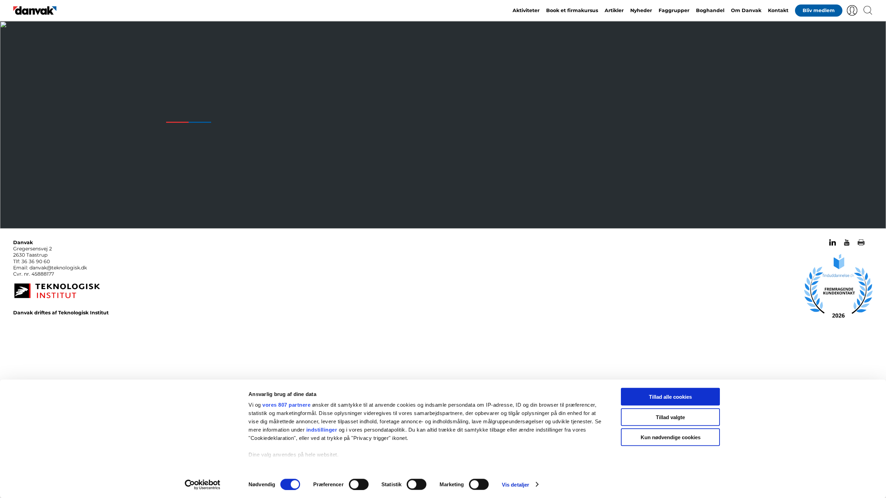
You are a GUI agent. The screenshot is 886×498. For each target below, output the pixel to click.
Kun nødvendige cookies (670, 437)
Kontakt (778, 10)
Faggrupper (674, 10)
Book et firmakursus (572, 10)
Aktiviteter (526, 10)
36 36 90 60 (35, 261)
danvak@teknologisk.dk (58, 268)
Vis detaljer (515, 484)
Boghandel (710, 10)
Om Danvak (746, 10)
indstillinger (321, 430)
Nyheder (641, 10)
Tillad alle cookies (670, 397)
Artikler (614, 10)
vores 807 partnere (286, 405)
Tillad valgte (670, 417)
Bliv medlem (819, 10)
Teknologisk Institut (83, 313)
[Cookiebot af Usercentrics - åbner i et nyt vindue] (202, 484)
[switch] (359, 484)
